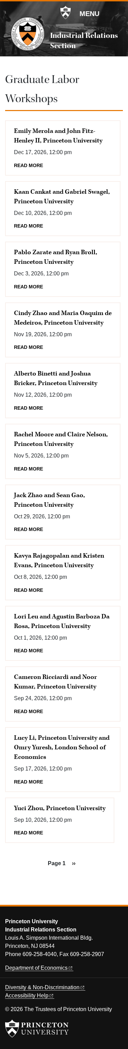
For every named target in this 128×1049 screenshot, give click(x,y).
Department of (36, 968)
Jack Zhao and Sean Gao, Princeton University (49, 500)
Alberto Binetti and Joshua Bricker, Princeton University (55, 378)
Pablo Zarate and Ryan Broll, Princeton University (55, 257)
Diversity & (42, 987)
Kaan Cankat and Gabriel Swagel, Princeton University (62, 197)
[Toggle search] (118, 13)
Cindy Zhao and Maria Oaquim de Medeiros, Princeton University (63, 318)
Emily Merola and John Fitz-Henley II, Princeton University (58, 136)
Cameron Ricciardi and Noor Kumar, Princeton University (55, 682)
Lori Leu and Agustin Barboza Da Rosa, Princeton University (62, 621)
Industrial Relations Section (84, 41)
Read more (28, 165)
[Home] (28, 34)
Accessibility (26, 995)
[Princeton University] (65, 12)
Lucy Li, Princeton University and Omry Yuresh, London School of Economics (62, 747)
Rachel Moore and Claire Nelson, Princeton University (61, 439)
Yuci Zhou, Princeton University (59, 808)
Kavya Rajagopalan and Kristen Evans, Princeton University (59, 560)
